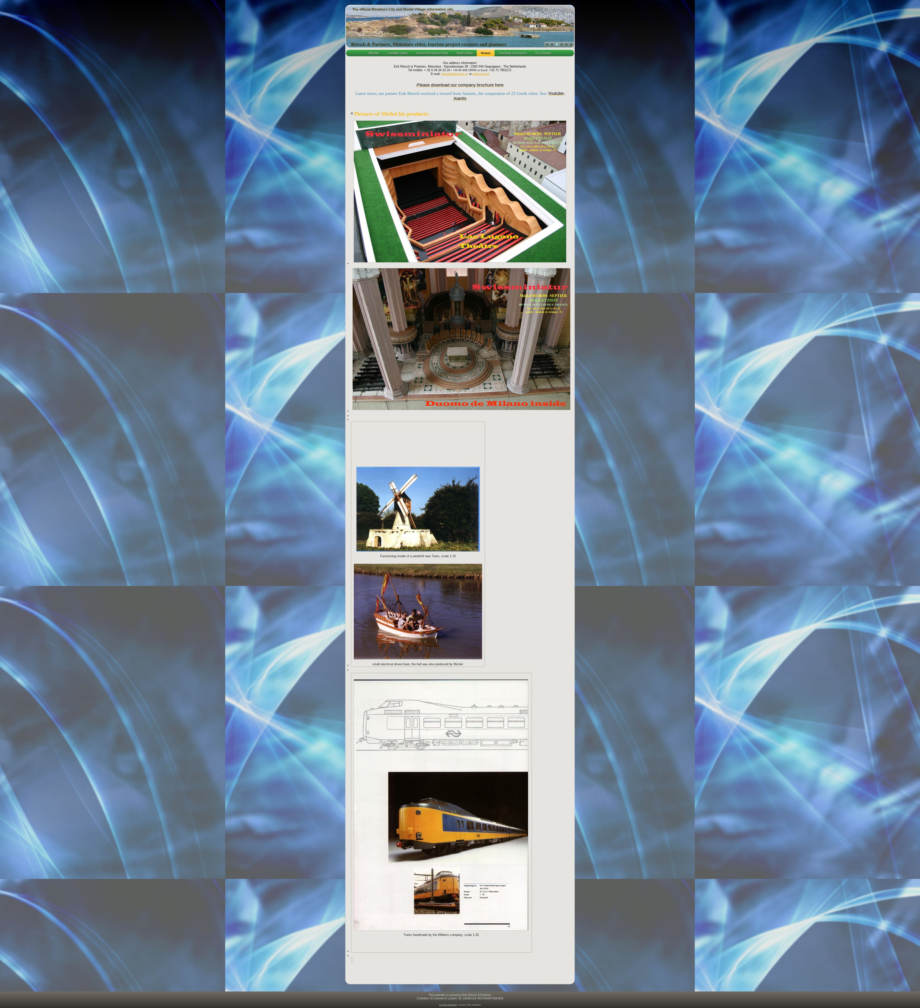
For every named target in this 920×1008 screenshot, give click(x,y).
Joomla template (448, 1004)
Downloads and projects (513, 53)
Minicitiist (374, 53)
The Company (543, 53)
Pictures (485, 53)
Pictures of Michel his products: (392, 113)
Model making (465, 53)
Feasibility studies (397, 53)
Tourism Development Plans (432, 53)
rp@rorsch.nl (480, 74)
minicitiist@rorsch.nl (455, 74)
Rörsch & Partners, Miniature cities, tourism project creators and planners (428, 44)
